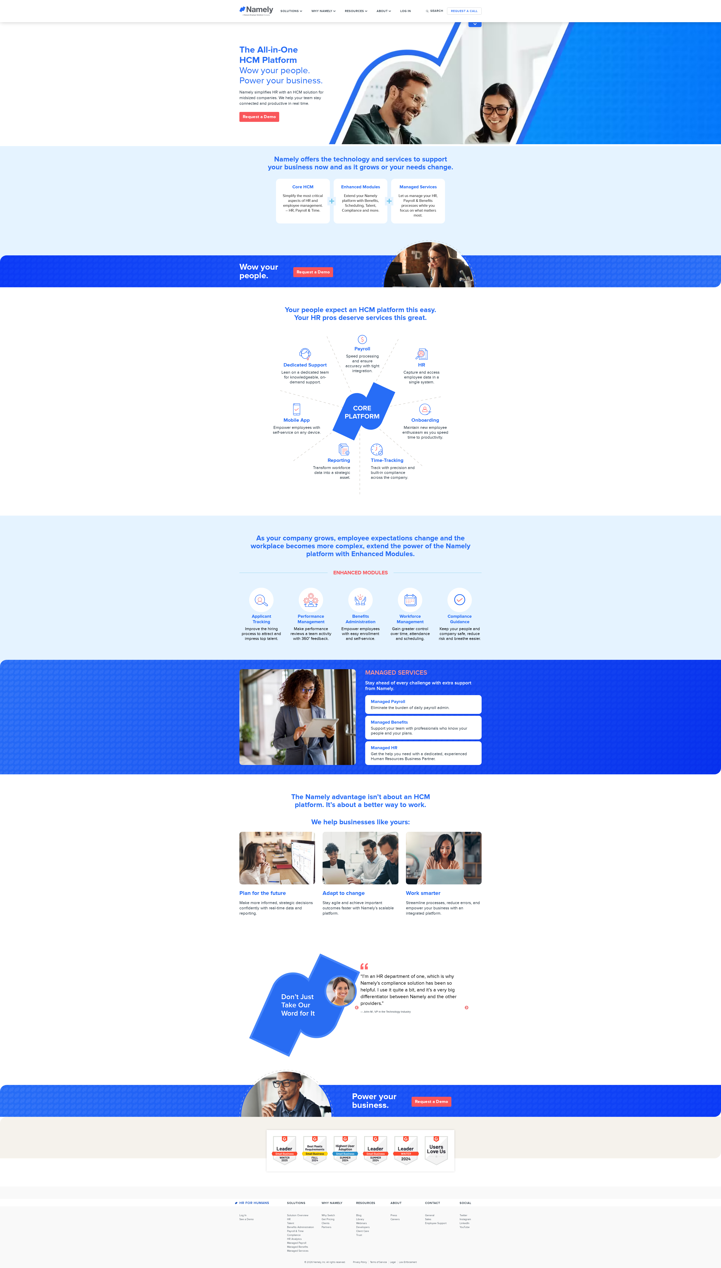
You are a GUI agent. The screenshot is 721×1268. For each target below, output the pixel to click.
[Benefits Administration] (360, 600)
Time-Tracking (387, 460)
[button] (434, 11)
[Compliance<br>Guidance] (459, 600)
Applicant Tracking (261, 619)
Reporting (339, 460)
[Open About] (390, 11)
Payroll (362, 349)
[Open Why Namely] (334, 11)
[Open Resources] (366, 11)
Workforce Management (410, 619)
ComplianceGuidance (460, 619)
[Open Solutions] (301, 11)
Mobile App (297, 420)
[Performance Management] (311, 600)
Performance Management (311, 619)
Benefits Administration (361, 619)
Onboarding (425, 420)
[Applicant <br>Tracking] (261, 600)
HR (421, 365)
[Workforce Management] (410, 600)
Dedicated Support (305, 365)
